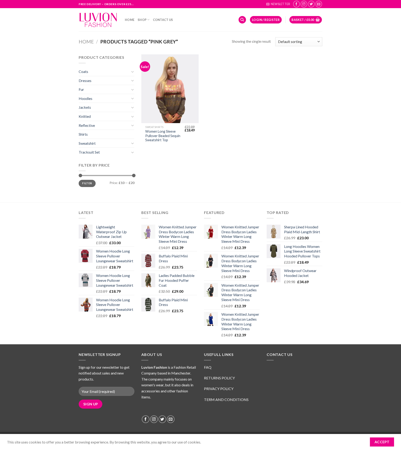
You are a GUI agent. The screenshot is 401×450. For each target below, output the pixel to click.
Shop (142, 20)
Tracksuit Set (89, 152)
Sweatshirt (87, 143)
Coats (83, 71)
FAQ (207, 367)
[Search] (242, 20)
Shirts (83, 134)
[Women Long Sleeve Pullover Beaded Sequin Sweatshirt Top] (170, 88)
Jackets (85, 107)
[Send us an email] (318, 4)
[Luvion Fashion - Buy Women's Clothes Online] (98, 20)
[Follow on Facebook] (296, 4)
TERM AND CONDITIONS (226, 399)
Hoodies (85, 98)
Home (129, 20)
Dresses (85, 80)
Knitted (85, 116)
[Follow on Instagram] (304, 4)
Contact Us (163, 20)
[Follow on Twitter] (311, 4)
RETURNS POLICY (220, 378)
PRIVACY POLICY (219, 388)
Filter (87, 183)
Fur (81, 89)
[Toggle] (132, 71)
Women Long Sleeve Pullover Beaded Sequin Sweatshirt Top (162, 135)
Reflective (87, 125)
